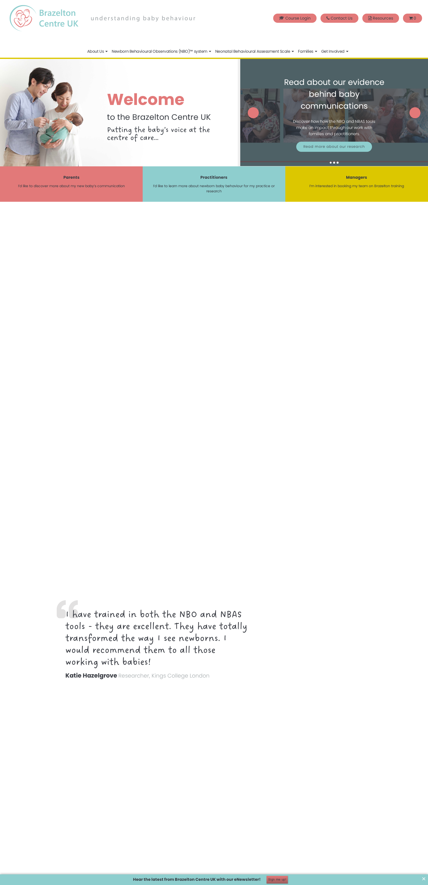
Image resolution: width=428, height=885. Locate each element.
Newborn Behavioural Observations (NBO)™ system (159, 51)
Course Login (297, 18)
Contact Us (341, 18)
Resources (382, 18)
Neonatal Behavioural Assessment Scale (252, 51)
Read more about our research (334, 146)
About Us (95, 51)
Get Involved (333, 51)
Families (305, 51)
